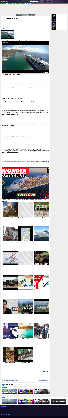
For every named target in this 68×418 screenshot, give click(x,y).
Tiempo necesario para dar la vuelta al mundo (43, 380)
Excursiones (19, 3)
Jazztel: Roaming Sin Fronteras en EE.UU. (8, 392)
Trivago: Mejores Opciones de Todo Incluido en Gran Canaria (25, 392)
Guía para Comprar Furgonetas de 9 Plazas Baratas (41, 392)
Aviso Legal (2, 409)
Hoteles (16, 3)
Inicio (4, 3)
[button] (66, 3)
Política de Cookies (3, 410)
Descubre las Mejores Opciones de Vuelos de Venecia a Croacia (58, 402)
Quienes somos (26, 3)
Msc (10, 3)
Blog (22, 3)
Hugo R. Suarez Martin (8, 27)
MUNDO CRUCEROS (34, 1)
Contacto (30, 3)
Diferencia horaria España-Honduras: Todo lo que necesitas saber (10, 380)
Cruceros (7, 3)
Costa (12, 3)
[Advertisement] (34, 8)
